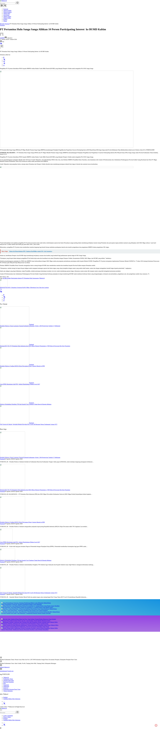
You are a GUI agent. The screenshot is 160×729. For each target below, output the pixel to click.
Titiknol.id (42, 278)
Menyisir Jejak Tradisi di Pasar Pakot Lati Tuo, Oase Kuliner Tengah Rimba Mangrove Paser (25, 620)
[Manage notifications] (156, 725)
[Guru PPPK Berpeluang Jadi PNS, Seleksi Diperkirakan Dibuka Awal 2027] (14, 382)
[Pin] (4, 64)
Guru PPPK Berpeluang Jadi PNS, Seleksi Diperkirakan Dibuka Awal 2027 (20, 384)
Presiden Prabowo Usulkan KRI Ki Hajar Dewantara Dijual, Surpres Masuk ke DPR (22, 366)
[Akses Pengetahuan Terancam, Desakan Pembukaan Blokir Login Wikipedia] (22, 603)
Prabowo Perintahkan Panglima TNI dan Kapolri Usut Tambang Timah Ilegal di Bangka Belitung (25, 404)
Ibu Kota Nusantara (8, 682)
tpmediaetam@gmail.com (6, 671)
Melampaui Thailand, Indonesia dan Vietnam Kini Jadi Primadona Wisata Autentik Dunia (24, 623)
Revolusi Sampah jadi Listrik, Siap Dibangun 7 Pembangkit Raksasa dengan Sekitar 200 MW (26, 613)
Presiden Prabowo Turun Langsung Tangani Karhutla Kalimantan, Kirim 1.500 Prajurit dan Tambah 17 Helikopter (30, 326)
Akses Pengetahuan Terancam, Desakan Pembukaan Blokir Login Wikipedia (21, 604)
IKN (4, 683)
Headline (57, 606)
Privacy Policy (7, 717)
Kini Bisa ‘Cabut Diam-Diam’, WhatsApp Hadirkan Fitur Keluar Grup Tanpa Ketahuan (24, 610)
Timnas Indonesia (8, 691)
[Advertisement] (50, 643)
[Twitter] (4, 60)
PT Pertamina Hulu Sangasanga (30, 278)
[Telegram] (3, 61)
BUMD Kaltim (7, 278)
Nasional (2, 25)
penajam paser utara (8, 680)
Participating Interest (16, 278)
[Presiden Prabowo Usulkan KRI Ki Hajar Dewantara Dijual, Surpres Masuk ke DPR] (14, 364)
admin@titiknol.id (5, 667)
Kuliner (54, 619)
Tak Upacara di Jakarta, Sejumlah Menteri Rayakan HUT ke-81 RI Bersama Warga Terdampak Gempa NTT (28, 424)
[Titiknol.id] (3, 0)
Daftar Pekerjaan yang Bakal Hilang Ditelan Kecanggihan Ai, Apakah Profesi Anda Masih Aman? (27, 607)
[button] (17, 2)
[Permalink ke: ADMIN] (1, 35)
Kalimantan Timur (8, 679)
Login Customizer (8, 715)
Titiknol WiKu (54, 622)
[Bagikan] (1, 46)
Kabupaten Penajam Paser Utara (11, 689)
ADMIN (2, 38)
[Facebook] (3, 57)
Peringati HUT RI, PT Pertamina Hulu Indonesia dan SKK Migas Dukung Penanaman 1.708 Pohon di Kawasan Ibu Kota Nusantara (35, 346)
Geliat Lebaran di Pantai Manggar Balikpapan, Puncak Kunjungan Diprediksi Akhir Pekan (25, 626)
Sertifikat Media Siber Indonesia (11, 699)
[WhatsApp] (3, 65)
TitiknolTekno (47, 603)
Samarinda (6, 685)
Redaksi (5, 697)
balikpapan (6, 686)
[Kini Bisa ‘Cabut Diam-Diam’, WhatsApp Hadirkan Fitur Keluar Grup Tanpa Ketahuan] (25, 609)
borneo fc (5, 688)
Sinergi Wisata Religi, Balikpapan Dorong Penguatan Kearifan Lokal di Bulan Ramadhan (24, 629)
